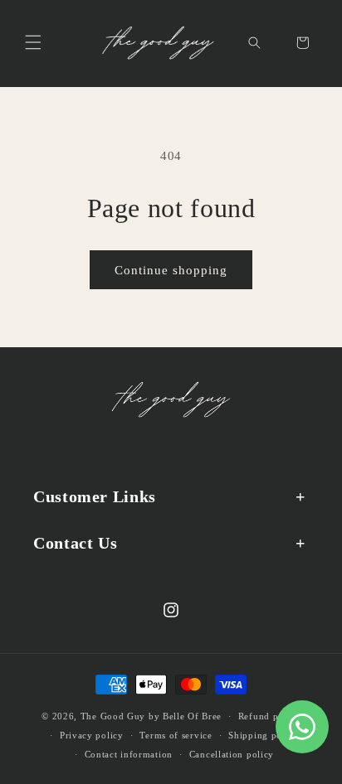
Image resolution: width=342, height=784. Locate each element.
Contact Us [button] (75, 543)
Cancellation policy (231, 754)
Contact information (129, 754)
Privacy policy (92, 735)
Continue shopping (171, 270)
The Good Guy (113, 716)
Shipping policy (263, 735)
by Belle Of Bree (185, 716)
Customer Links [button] (94, 496)
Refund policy (269, 716)
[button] (33, 42)
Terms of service (175, 735)
